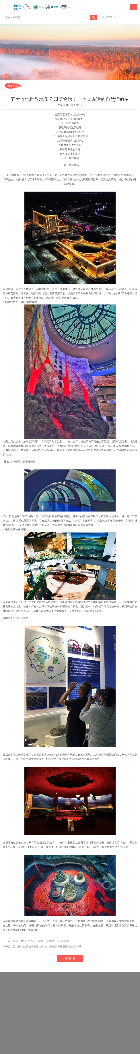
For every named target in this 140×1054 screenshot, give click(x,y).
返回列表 (70, 958)
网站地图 (77, 1041)
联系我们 (48, 1041)
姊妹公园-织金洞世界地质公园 (34, 1001)
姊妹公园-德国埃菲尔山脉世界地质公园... (31, 985)
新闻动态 (12, 85)
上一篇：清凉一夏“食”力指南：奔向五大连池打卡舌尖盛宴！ (37, 941)
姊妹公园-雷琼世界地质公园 (65, 990)
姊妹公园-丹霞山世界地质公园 (70, 1001)
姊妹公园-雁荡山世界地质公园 (70, 1007)
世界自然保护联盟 (98, 1012)
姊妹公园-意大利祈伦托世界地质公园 (104, 990)
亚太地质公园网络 (120, 1012)
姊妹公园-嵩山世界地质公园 (106, 1007)
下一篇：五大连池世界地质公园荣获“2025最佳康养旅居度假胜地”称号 (42, 946)
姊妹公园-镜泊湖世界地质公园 (34, 1007)
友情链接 (63, 1041)
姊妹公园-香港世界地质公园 (30, 996)
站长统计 (92, 1041)
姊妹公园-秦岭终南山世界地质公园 (68, 996)
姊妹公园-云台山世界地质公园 (107, 996)
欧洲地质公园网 (50, 1012)
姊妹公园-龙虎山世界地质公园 (30, 990)
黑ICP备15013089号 (93, 1046)
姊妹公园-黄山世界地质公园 (23, 1012)
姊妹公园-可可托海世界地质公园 (112, 985)
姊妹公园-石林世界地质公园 (106, 1001)
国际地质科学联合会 (73, 1012)
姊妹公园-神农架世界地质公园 (74, 985)
